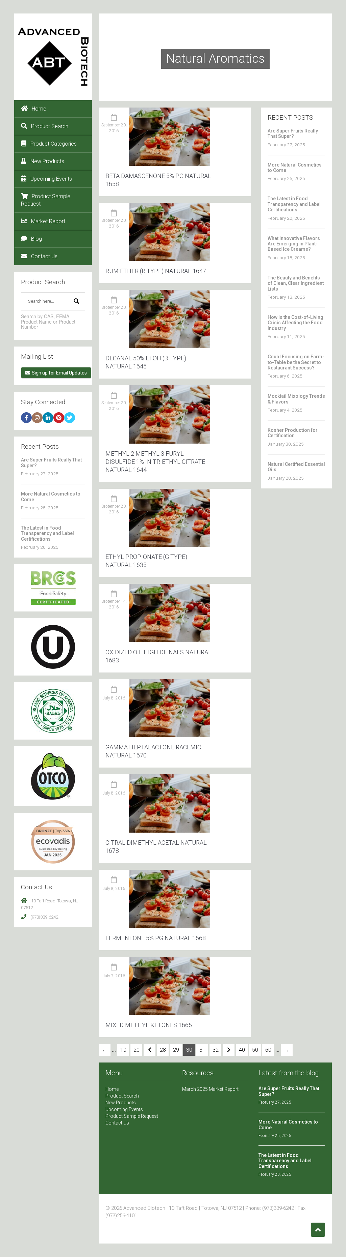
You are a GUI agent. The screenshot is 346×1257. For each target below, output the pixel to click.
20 (136, 1050)
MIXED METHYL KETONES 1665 (148, 1024)
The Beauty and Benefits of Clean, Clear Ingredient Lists (296, 283)
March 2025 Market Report (210, 1089)
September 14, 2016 (114, 604)
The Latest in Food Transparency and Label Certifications (47, 533)
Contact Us (44, 256)
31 (202, 1050)
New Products (47, 161)
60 (268, 1050)
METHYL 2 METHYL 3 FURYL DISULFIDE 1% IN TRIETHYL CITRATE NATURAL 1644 (155, 461)
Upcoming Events (51, 179)
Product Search (49, 126)
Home (39, 109)
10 (123, 1050)
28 (163, 1050)
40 (242, 1050)
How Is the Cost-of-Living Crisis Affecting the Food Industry (295, 323)
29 (176, 1050)
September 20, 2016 (114, 128)
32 (216, 1050)
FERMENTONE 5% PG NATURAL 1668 (155, 937)
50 (255, 1050)
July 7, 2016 (114, 976)
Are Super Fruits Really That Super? (293, 133)
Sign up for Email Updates (59, 373)
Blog (36, 239)
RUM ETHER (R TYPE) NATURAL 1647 (155, 270)
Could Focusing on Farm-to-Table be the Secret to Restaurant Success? (296, 362)
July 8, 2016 (114, 698)
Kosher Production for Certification (293, 432)
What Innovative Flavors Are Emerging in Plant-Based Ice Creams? (294, 244)
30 (189, 1050)
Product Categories (53, 144)
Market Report (48, 221)
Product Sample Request (45, 200)
